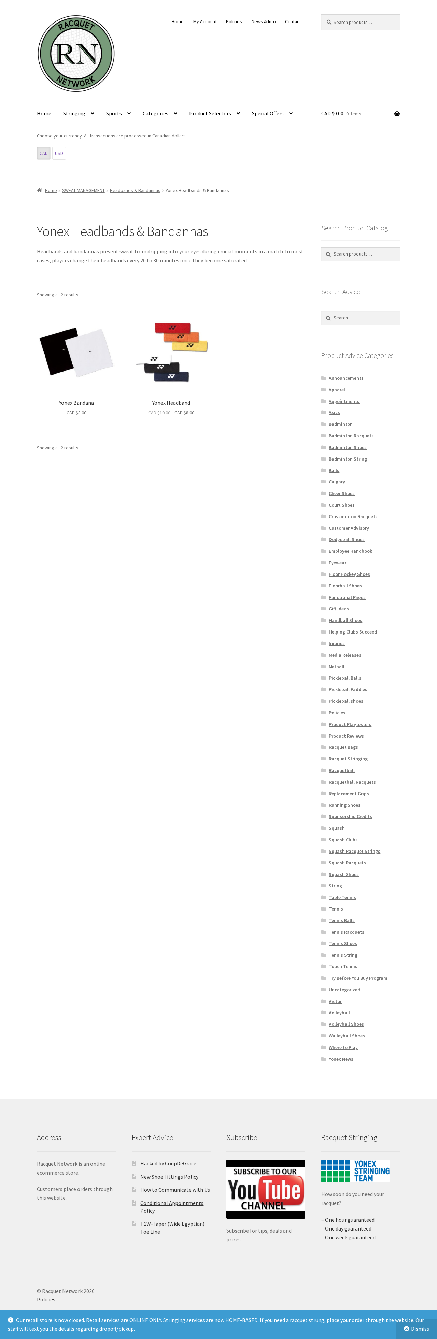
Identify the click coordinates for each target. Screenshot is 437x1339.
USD (59, 153)
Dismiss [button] (420, 1328)
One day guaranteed (348, 1228)
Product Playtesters (350, 724)
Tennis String (343, 955)
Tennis (336, 909)
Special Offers (268, 113)
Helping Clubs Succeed (353, 632)
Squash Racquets (347, 863)
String (335, 886)
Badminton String (348, 459)
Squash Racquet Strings (354, 851)
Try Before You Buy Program (358, 978)
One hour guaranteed (350, 1219)
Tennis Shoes (343, 943)
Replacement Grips (349, 793)
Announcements (346, 378)
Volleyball (339, 1012)
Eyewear (337, 562)
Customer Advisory (349, 528)
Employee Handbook (350, 551)
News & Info (264, 21)
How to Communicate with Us (175, 1189)
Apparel (337, 390)
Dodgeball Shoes (347, 539)
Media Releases (345, 655)
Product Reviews (346, 736)
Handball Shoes (345, 620)
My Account (205, 21)
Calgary (337, 482)
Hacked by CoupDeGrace (168, 1163)
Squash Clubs (343, 839)
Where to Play (343, 1047)
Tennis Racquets (346, 932)
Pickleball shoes (346, 701)
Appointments (344, 401)
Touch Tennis (343, 966)
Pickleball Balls (345, 678)
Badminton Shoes (348, 447)
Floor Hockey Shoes (349, 574)
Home (178, 21)
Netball (336, 667)
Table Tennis (342, 897)
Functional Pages (347, 597)
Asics (334, 412)
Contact (293, 21)
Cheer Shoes (342, 493)
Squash (337, 828)
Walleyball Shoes (347, 1036)
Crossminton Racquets (353, 516)
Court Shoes (342, 505)
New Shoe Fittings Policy (169, 1176)
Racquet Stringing (348, 759)
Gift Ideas (339, 609)
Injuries (337, 643)
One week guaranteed (350, 1237)
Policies (234, 21)
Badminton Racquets (351, 436)
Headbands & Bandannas (135, 190)
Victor (335, 1001)
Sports (114, 113)
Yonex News (341, 1059)
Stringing (74, 113)
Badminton (341, 424)
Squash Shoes (344, 874)
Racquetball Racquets (352, 782)
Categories (155, 113)
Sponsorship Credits (350, 816)
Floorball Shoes (345, 586)
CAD (44, 153)
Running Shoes (345, 805)
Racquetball (342, 770)
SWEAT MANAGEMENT (83, 190)
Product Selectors (210, 113)
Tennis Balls (342, 920)
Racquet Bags (343, 747)
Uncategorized (344, 990)
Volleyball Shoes (346, 1024)
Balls (334, 470)
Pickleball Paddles (348, 689)
